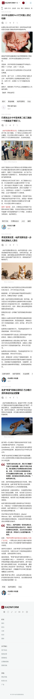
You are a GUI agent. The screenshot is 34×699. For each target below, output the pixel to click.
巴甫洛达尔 (15, 221)
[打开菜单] (30, 2)
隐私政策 (4, 654)
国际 (2, 638)
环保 (3, 587)
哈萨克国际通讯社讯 (10, 131)
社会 (29, 101)
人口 (23, 221)
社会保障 (26, 374)
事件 (22, 8)
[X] (17, 23)
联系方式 (4, 681)
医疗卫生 (5, 221)
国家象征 (4, 658)
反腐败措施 (4, 661)
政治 (2, 627)
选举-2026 (7, 8)
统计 (3, 101)
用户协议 (4, 650)
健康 (29, 221)
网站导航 (4, 677)
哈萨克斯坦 (21, 101)
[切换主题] (24, 2)
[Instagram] (2, 23)
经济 (2, 635)
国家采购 (4, 665)
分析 (2, 631)
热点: (2, 8)
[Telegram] (10, 23)
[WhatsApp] (6, 23)
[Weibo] (16, 612)
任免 (18, 8)
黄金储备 (11, 101)
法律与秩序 (6, 374)
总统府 (14, 8)
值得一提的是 (5, 207)
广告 (2, 684)
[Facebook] (13, 23)
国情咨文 (27, 8)
